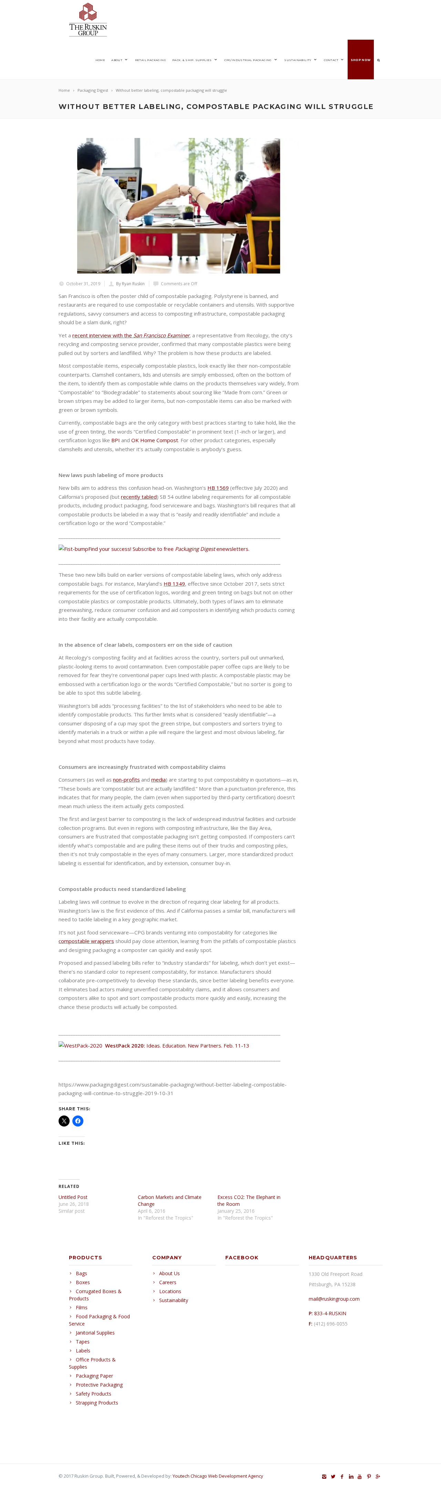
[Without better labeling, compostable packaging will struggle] (179, 206)
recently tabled (139, 496)
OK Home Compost (154, 440)
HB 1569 (218, 487)
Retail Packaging (150, 60)
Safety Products (93, 1393)
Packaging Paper (94, 1375)
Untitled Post (73, 1197)
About (116, 60)
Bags (81, 1273)
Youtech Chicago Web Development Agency (218, 1476)
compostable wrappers (86, 941)
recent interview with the (130, 335)
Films (82, 1307)
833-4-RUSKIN (330, 1313)
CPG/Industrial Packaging (248, 60)
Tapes (83, 1341)
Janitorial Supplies (95, 1332)
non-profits (126, 779)
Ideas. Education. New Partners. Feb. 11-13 (177, 1045)
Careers (167, 1282)
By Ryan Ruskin (130, 284)
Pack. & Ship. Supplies (192, 60)
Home (100, 60)
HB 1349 (174, 583)
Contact (331, 60)
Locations (170, 1291)
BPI (115, 440)
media (158, 779)
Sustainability (297, 60)
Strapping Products (97, 1402)
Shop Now (360, 60)
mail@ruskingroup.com (334, 1299)
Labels (83, 1350)
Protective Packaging (99, 1384)
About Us (169, 1273)
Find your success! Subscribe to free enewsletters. (168, 548)
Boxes (83, 1282)
